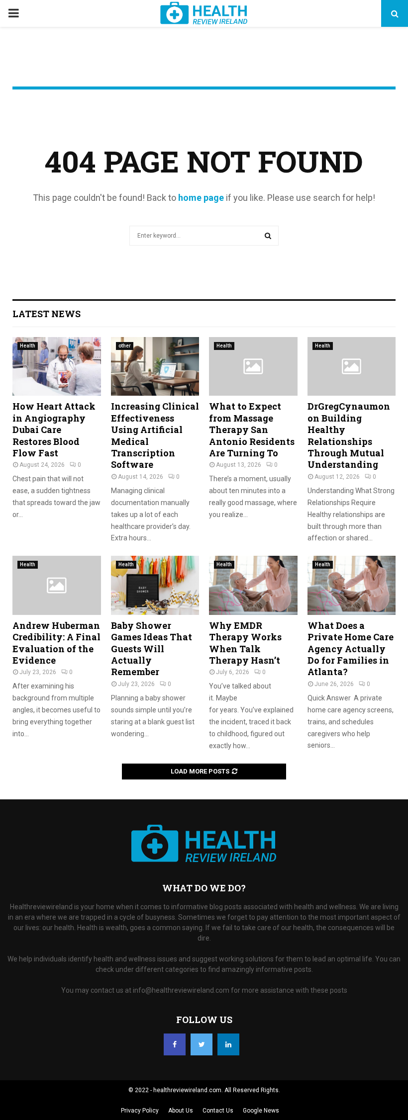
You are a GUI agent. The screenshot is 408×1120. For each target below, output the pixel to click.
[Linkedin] (228, 1044)
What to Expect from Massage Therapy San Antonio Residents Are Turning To (252, 429)
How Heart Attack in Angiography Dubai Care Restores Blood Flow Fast (54, 429)
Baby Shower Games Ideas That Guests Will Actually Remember (151, 648)
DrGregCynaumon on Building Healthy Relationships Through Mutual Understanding (348, 435)
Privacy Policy (140, 1110)
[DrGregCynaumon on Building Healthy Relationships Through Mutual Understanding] (351, 366)
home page (201, 197)
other (124, 345)
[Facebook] (175, 1044)
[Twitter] (201, 1044)
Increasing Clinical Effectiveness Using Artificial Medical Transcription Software (155, 435)
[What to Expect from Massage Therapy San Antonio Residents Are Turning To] (253, 366)
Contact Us (218, 1110)
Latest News (46, 314)
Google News (261, 1110)
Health (27, 345)
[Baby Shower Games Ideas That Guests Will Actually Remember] (155, 585)
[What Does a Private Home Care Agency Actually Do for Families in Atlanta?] (351, 585)
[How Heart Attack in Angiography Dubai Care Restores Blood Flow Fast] (56, 366)
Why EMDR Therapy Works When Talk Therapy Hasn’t (245, 642)
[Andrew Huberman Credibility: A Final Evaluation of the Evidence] (56, 585)
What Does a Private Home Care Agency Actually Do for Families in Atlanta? (350, 648)
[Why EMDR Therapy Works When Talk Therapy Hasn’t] (253, 585)
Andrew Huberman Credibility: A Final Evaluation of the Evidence (56, 642)
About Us (180, 1110)
